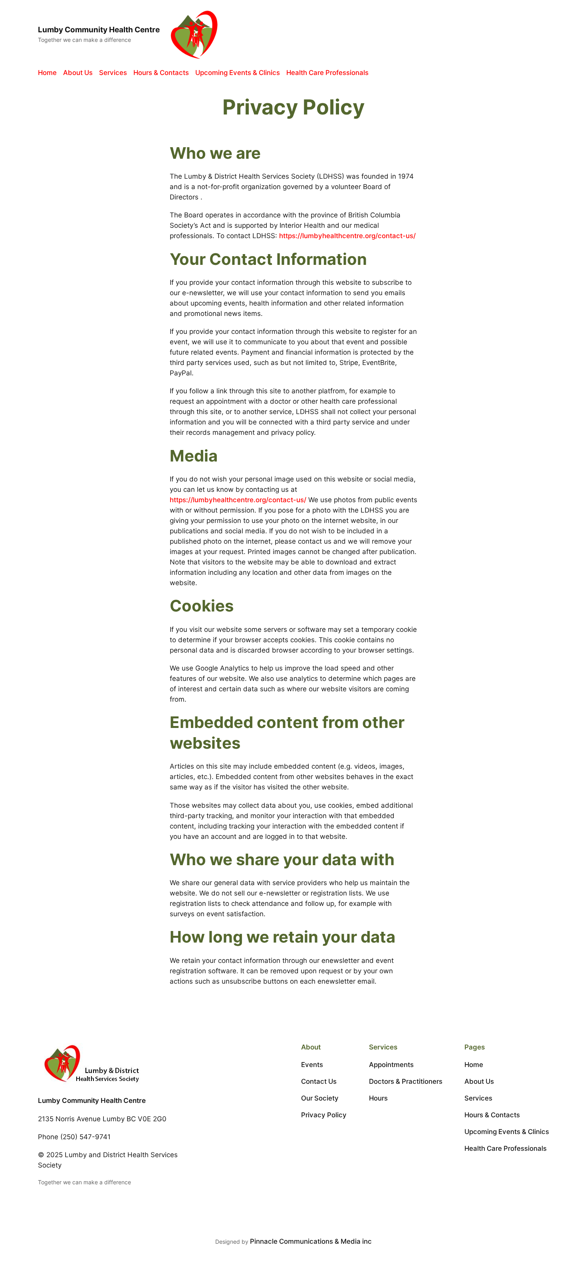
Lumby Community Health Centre (99, 29)
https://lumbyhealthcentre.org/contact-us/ (347, 236)
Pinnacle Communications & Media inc (311, 1241)
